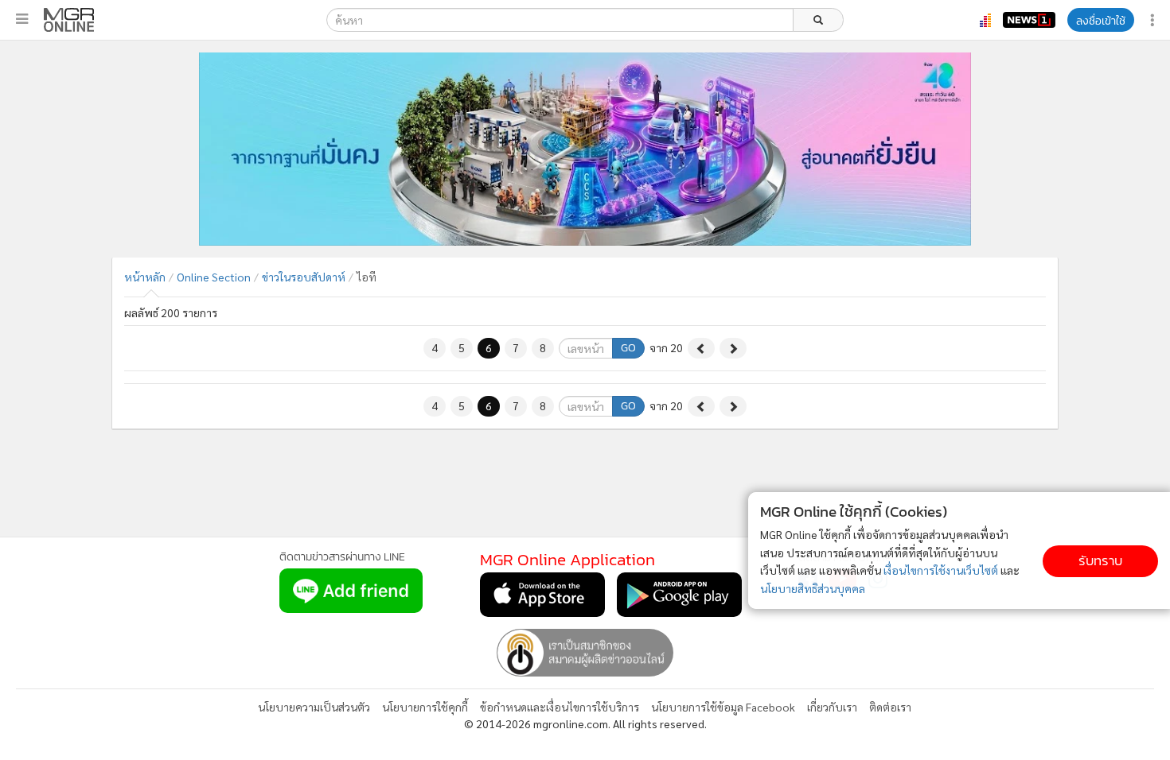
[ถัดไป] (733, 348)
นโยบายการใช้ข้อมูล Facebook (723, 707)
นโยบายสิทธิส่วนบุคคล (812, 588)
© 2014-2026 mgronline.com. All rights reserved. (585, 723)
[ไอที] (69, 20)
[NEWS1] (1029, 20)
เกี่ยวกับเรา (832, 707)
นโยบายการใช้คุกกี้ (425, 707)
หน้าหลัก (145, 276)
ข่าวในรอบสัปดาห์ (303, 276)
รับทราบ (1100, 561)
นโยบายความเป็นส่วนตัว (314, 707)
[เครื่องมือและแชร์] (1154, 20)
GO (628, 347)
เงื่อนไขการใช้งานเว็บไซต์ (940, 570)
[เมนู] (22, 19)
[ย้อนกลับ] (701, 348)
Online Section (214, 276)
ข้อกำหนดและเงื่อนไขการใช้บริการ (559, 707)
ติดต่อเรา (890, 707)
